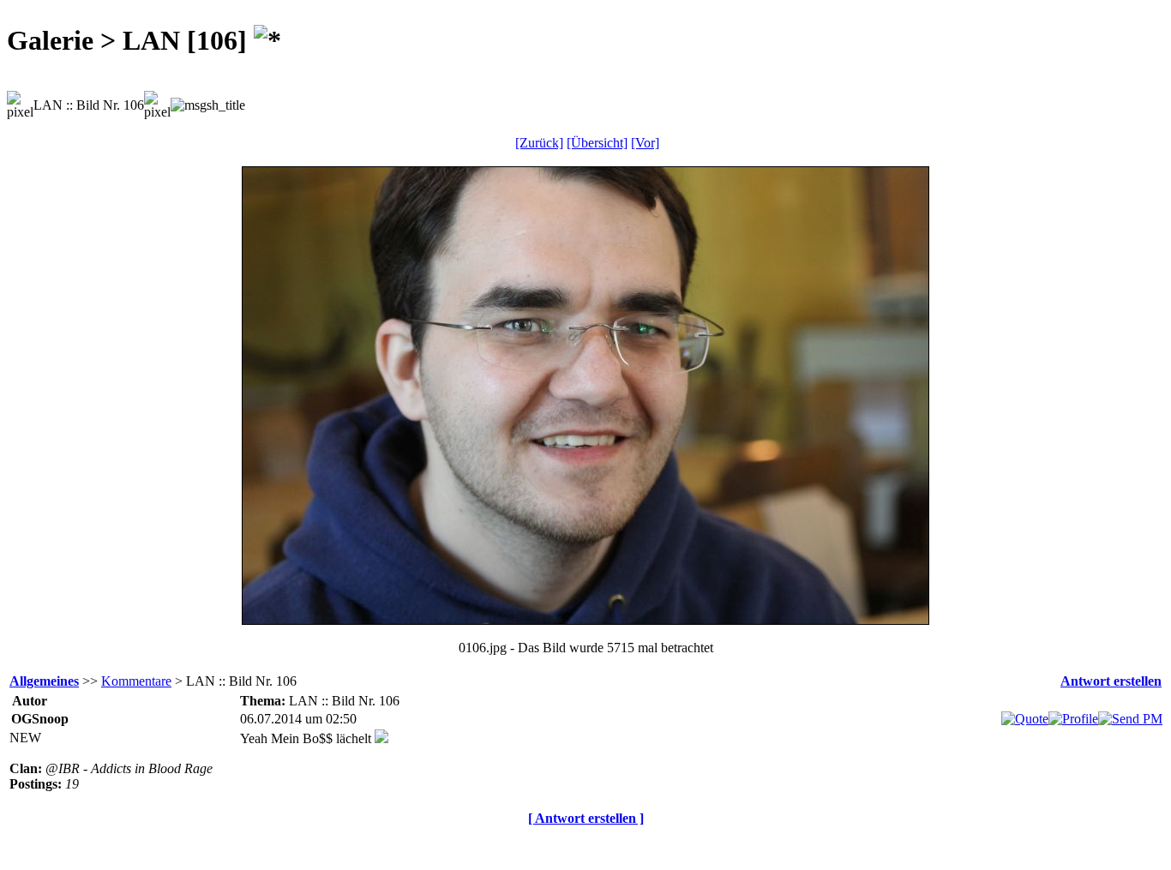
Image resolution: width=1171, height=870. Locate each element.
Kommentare (136, 681)
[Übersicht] (597, 142)
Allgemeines (44, 681)
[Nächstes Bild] (585, 619)
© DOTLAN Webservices (455, 847)
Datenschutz (578, 847)
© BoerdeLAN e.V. (312, 847)
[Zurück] (539, 142)
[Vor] (645, 142)
